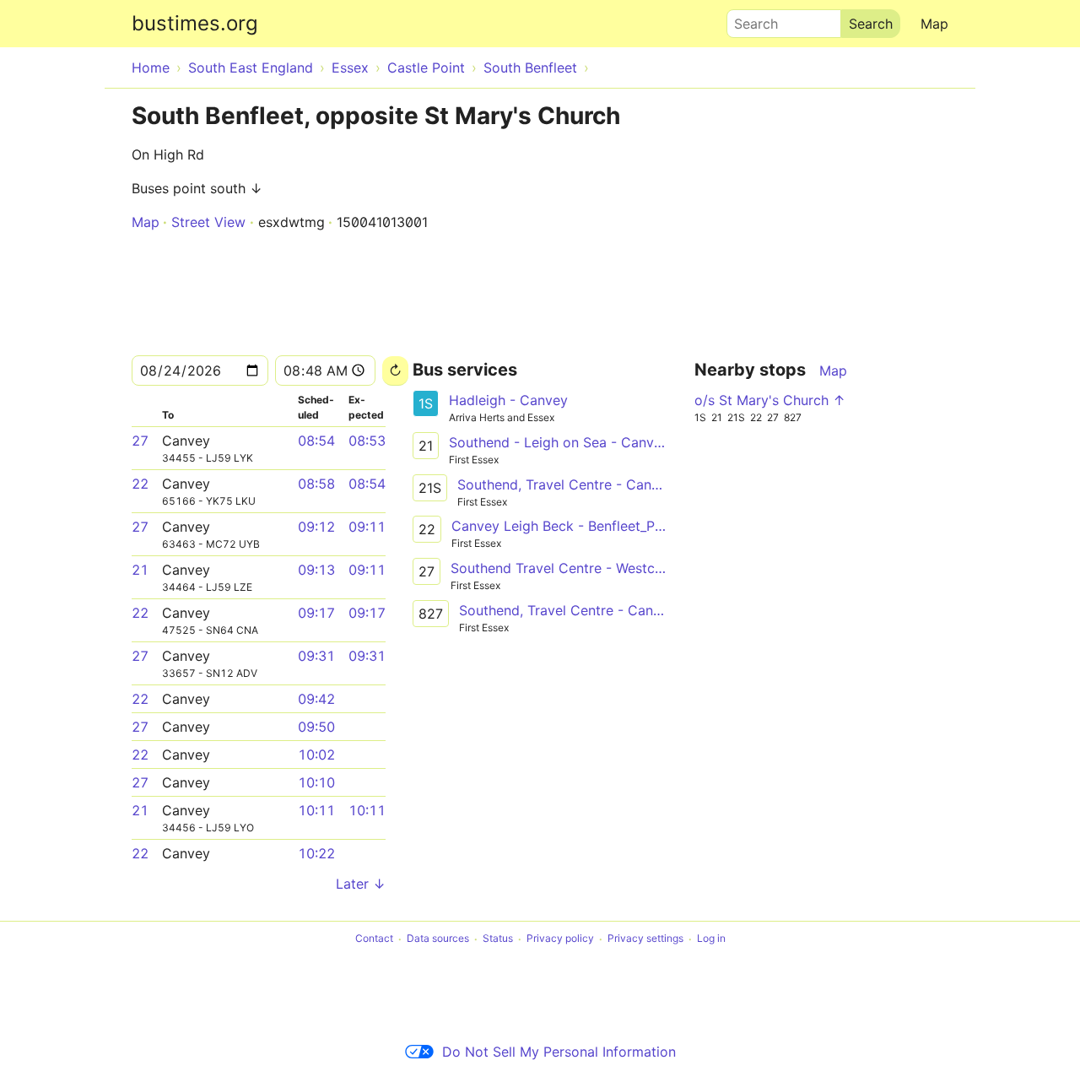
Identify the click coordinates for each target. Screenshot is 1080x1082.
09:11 (367, 526)
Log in (711, 939)
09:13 (316, 569)
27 (140, 440)
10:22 (316, 853)
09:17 (316, 612)
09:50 (316, 726)
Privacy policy (560, 939)
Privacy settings (645, 939)
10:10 (316, 782)
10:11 (316, 810)
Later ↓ (361, 883)
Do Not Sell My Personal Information (559, 1051)
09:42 (316, 698)
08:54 (316, 440)
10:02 (316, 754)
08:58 (316, 483)
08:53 (367, 440)
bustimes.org (195, 23)
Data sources (438, 939)
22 (140, 483)
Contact (374, 939)
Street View (208, 222)
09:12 (316, 526)
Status (498, 939)
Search (748, 19)
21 (140, 569)
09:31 (316, 655)
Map (934, 23)
